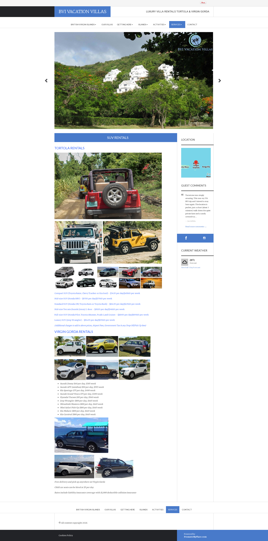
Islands (142, 24)
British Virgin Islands (83, 24)
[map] (196, 163)
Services (175, 24)
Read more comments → (196, 227)
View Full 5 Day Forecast (190, 267)
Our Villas (107, 24)
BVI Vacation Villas (82, 11)
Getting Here (124, 24)
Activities (158, 24)
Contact (192, 24)
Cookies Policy (66, 535)
